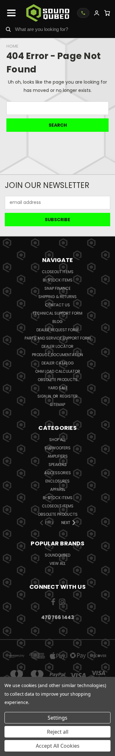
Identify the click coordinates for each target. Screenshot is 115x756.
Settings (57, 717)
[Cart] (107, 13)
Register (69, 396)
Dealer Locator (57, 346)
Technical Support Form (57, 313)
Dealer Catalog (58, 363)
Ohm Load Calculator (57, 371)
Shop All (57, 439)
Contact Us (57, 305)
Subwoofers (57, 448)
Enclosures (57, 481)
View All (57, 563)
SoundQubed (57, 555)
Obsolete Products (58, 379)
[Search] (8, 29)
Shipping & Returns (57, 296)
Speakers (58, 464)
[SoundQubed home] (48, 13)
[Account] (96, 13)
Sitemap (57, 404)
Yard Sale (57, 388)
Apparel (57, 489)
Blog (57, 321)
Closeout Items (57, 271)
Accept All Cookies (58, 745)
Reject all (57, 731)
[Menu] (11, 13)
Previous (9, 749)
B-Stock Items (58, 280)
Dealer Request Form (57, 330)
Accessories (57, 472)
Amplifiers (58, 456)
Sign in (44, 396)
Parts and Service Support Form (58, 338)
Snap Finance (57, 288)
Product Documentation (57, 354)
